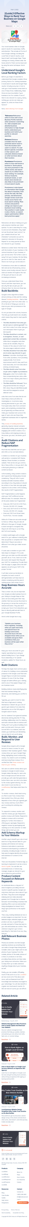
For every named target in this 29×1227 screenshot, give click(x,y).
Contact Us (20, 1192)
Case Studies (5, 1195)
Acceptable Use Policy (18, 1212)
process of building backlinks (13, 424)
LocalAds (4, 1185)
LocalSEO (23, 974)
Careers (19, 1182)
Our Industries (21, 1179)
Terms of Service (15, 1210)
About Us (19, 1172)
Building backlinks (12, 299)
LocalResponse (6, 1179)
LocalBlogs (5, 1174)
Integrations (5, 1203)
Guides (3, 1198)
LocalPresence (6, 1182)
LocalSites (5, 1171)
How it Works (21, 1177)
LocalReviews (6, 787)
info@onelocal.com (22, 1197)
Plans (18, 1175)
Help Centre (5, 1200)
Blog (3, 1193)
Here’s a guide (6, 866)
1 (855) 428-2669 (21, 1194)
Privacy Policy (5, 1210)
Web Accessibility (6, 1212)
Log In (18, 1199)
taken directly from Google (14, 109)
